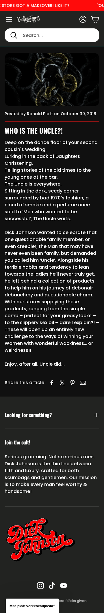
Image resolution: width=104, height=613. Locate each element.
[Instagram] (40, 585)
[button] (52, 35)
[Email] (83, 383)
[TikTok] (52, 585)
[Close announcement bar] (98, 4)
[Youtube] (63, 585)
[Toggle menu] (9, 19)
